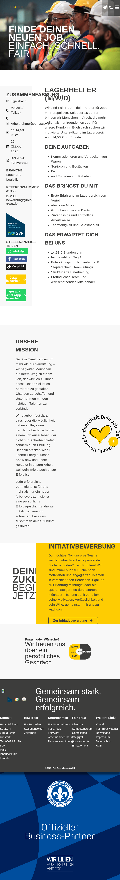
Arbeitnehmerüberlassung (64, 737)
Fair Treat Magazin (107, 728)
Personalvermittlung (60, 741)
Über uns (77, 724)
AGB (99, 745)
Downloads (103, 732)
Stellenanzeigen (34, 728)
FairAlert (53, 732)
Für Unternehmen (59, 724)
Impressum (103, 737)
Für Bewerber (32, 724)
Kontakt (100, 724)
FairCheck (54, 728)
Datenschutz (104, 741)
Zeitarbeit (30, 732)
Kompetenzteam (82, 728)
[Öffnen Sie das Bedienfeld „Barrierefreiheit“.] (113, 442)
